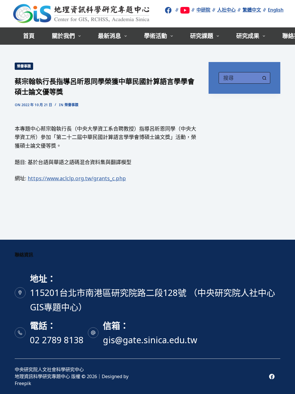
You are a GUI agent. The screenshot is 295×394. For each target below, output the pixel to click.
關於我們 (63, 36)
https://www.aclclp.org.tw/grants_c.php (77, 178)
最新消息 (109, 36)
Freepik (23, 383)
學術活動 (155, 36)
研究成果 (247, 36)
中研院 (203, 10)
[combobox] (239, 78)
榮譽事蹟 (24, 66)
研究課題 (201, 36)
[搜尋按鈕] (264, 77)
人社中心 (226, 10)
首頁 (29, 36)
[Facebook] (272, 376)
